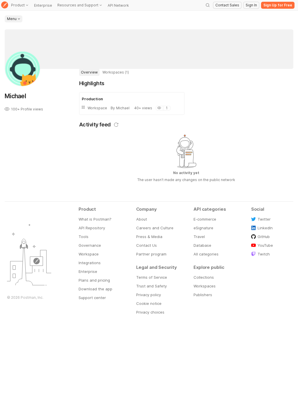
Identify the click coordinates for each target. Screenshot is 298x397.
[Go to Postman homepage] (4, 5)
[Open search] (207, 5)
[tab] (89, 72)
